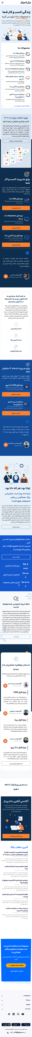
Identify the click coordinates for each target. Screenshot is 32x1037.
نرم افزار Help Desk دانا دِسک (15, 69)
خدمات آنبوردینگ (16, 340)
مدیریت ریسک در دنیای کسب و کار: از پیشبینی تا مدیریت (17, 909)
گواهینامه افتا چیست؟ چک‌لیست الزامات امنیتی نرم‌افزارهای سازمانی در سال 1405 (15, 853)
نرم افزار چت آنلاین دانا (17, 87)
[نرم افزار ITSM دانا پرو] (28, 62)
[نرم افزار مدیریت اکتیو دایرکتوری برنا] (28, 95)
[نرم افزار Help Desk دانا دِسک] (28, 70)
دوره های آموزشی (16, 351)
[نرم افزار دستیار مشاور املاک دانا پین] (27, 77)
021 (17, 1032)
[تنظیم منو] (2, 2)
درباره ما (28, 1000)
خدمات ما (27, 1009)
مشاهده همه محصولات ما (22, 106)
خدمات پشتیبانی (16, 329)
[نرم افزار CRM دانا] (28, 54)
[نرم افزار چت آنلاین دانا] (28, 88)
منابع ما (28, 1004)
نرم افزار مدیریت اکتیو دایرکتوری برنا (17, 95)
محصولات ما (27, 996)
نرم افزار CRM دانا (19, 53)
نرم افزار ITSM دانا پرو (17, 61)
